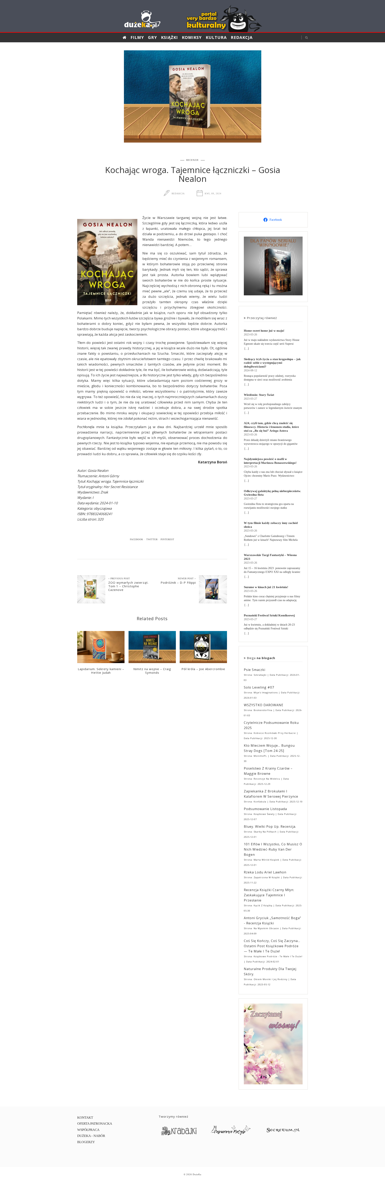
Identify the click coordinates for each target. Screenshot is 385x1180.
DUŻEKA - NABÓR (91, 1136)
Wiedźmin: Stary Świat (259, 394)
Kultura (216, 37)
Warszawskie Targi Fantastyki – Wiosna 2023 (270, 556)
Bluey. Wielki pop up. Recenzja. (270, 826)
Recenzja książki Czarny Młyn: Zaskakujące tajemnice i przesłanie (269, 895)
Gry (152, 37)
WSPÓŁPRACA (88, 1130)
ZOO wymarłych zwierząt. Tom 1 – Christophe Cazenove (128, 586)
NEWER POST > (187, 578)
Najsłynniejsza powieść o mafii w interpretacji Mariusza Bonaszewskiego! (270, 460)
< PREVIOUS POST (119, 578)
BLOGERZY (86, 1142)
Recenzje (192, 160)
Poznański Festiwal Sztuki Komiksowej (269, 615)
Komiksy (192, 37)
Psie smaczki (254, 669)
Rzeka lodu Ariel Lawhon (265, 872)
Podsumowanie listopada (265, 809)
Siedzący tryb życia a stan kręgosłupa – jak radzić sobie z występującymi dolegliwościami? (272, 362)
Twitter (152, 539)
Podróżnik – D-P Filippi (178, 582)
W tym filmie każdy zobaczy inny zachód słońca (271, 524)
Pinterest (167, 539)
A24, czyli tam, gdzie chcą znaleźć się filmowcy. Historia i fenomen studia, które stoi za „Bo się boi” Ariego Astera (271, 426)
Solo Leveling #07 (259, 687)
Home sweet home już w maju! (264, 330)
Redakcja (242, 37)
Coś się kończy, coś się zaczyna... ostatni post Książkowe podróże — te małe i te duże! (272, 946)
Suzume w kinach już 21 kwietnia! (266, 587)
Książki (169, 37)
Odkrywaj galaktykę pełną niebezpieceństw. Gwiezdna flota (272, 492)
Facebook (136, 539)
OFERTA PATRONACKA (94, 1123)
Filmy (137, 37)
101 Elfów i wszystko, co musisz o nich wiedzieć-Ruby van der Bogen (273, 849)
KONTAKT (85, 1117)
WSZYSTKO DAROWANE (263, 705)
